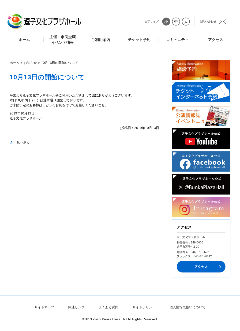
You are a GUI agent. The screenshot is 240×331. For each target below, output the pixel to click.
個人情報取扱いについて (187, 307)
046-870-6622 (200, 252)
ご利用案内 (100, 40)
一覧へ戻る (21, 142)
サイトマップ (44, 307)
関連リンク (76, 307)
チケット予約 (139, 40)
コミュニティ (177, 40)
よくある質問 (108, 307)
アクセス (215, 40)
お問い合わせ (207, 21)
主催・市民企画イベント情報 (62, 39)
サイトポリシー (143, 307)
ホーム (24, 40)
